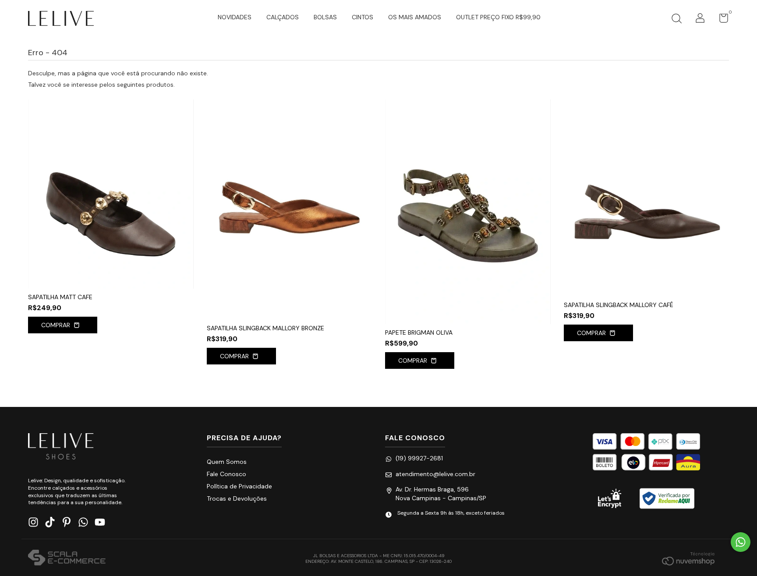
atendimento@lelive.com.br (435, 474)
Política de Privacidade (239, 486)
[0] (720, 20)
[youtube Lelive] (100, 522)
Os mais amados (414, 17)
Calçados (282, 17)
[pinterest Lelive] (66, 522)
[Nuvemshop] (688, 558)
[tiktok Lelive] (50, 522)
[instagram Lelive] (33, 522)
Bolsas (325, 17)
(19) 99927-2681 (419, 458)
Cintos (362, 17)
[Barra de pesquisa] (676, 20)
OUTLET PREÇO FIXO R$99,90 (498, 17)
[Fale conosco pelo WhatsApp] (740, 542)
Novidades (234, 17)
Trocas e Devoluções (237, 498)
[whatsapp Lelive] (83, 522)
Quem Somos (227, 462)
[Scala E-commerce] (67, 558)
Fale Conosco (226, 474)
